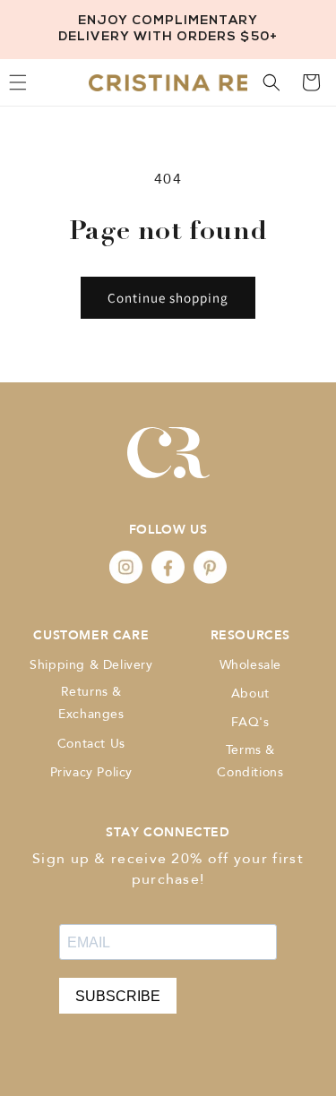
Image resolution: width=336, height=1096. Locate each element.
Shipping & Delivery (91, 664)
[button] (271, 82)
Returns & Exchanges (91, 703)
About (250, 693)
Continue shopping (168, 297)
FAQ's (250, 722)
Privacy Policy (91, 772)
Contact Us (91, 743)
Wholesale (250, 664)
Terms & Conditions (250, 761)
